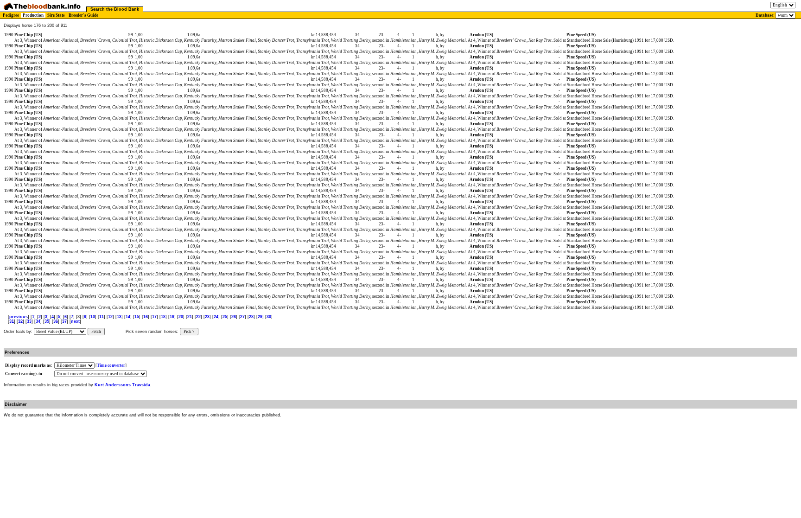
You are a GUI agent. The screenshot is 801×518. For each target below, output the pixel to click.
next (75, 321)
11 (101, 316)
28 (251, 316)
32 (20, 321)
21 (189, 316)
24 (216, 316)
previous (18, 316)
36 (55, 321)
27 (242, 316)
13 (119, 316)
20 (180, 316)
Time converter (111, 365)
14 (128, 316)
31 (11, 321)
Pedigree (11, 15)
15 (136, 316)
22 (198, 316)
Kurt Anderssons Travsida (122, 385)
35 (46, 321)
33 (29, 321)
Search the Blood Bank (114, 9)
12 (110, 316)
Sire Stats (56, 15)
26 (233, 316)
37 (64, 321)
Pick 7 (189, 331)
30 (269, 316)
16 (145, 316)
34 (38, 321)
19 (172, 316)
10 (92, 316)
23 (207, 316)
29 (260, 316)
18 (163, 316)
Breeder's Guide (83, 15)
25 (224, 316)
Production (33, 15)
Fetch (96, 331)
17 (154, 316)
